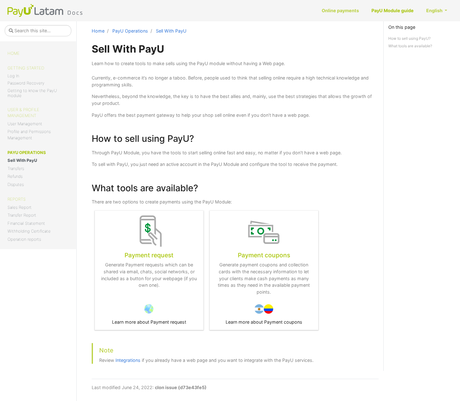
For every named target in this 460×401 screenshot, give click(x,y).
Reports (17, 199)
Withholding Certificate (29, 231)
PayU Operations (27, 152)
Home (14, 53)
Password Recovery (26, 82)
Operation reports (24, 239)
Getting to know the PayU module (32, 93)
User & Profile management (23, 112)
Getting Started (26, 67)
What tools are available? (410, 46)
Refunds (15, 176)
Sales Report (20, 207)
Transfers (16, 168)
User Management (25, 123)
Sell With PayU (22, 160)
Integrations (128, 360)
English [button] (434, 10)
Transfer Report (22, 215)
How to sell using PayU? (409, 38)
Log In (13, 75)
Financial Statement (26, 223)
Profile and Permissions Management (29, 134)
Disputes (16, 184)
